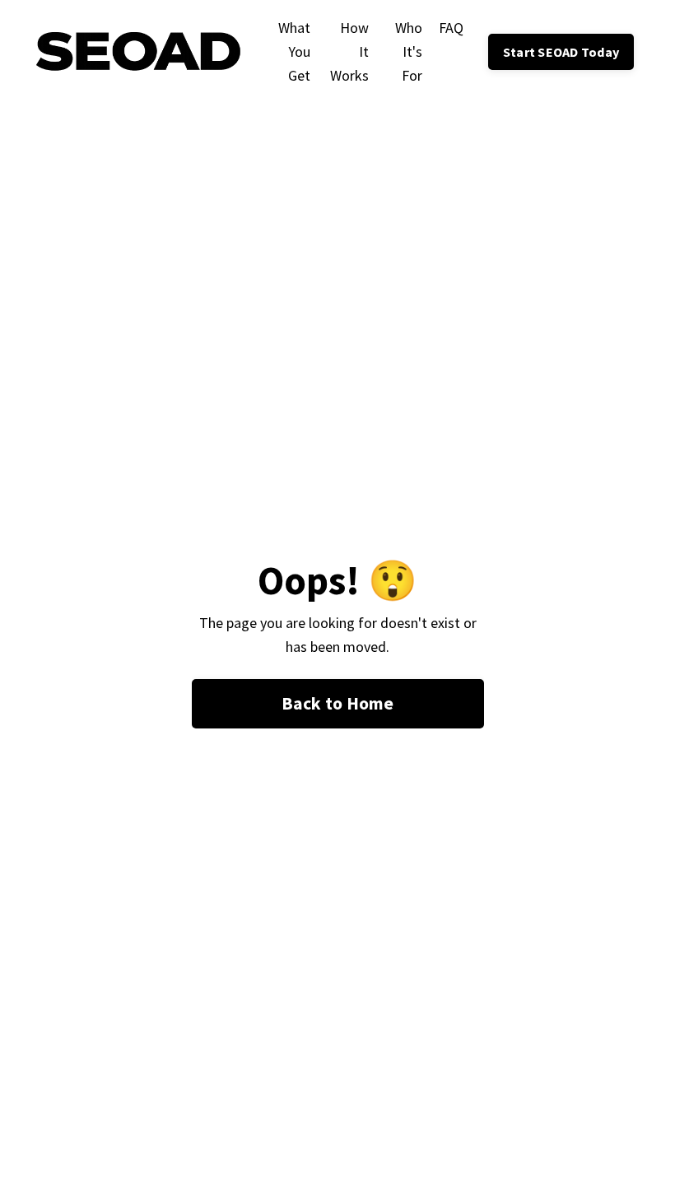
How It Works (349, 51)
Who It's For (408, 51)
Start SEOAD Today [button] (561, 52)
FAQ (451, 27)
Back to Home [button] (338, 703)
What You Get (294, 51)
